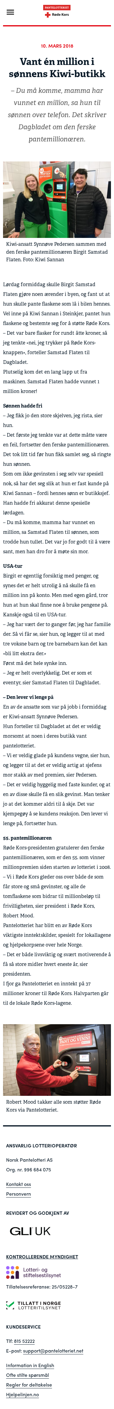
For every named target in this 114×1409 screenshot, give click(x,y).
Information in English (30, 1365)
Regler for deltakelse (29, 1384)
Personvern (18, 1193)
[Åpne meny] (10, 12)
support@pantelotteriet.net (53, 1350)
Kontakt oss (18, 1183)
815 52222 (24, 1340)
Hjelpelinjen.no (22, 1394)
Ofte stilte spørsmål (27, 1374)
